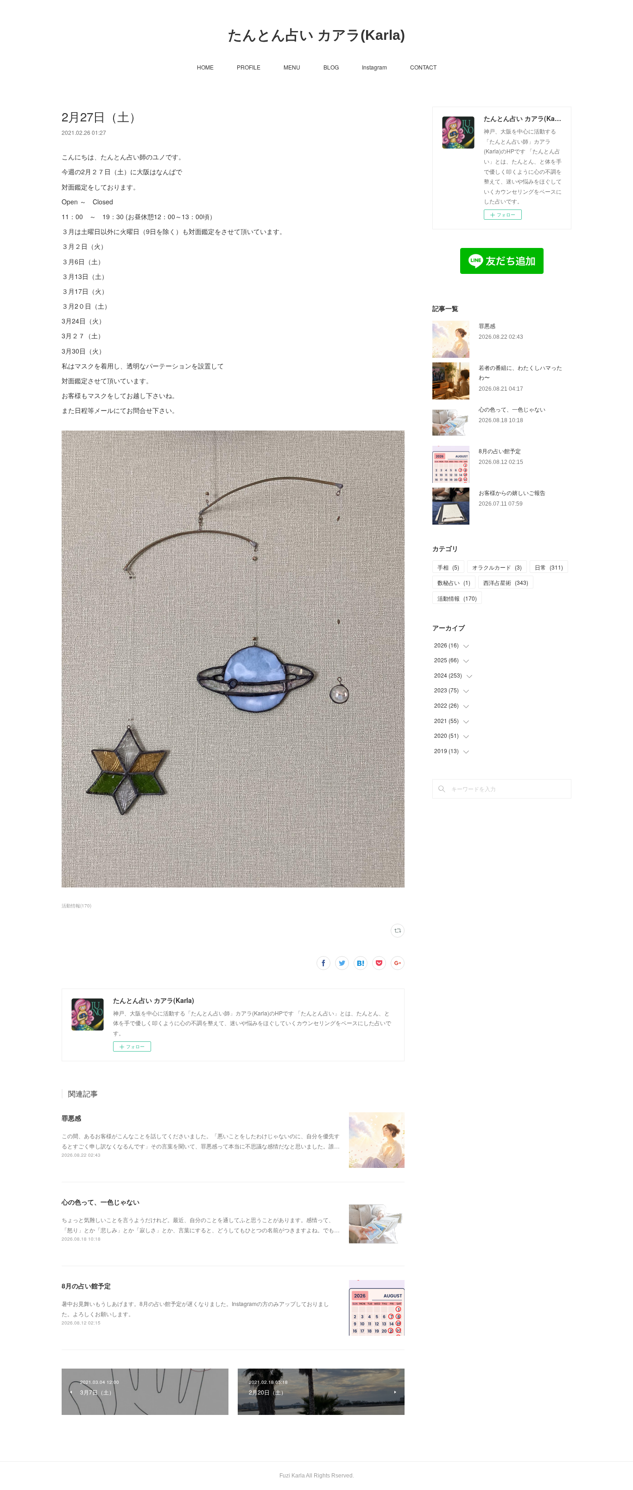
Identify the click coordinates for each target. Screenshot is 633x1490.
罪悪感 (71, 1117)
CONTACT (423, 67)
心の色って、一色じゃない (100, 1201)
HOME (205, 67)
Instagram (374, 67)
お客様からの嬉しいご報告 (512, 492)
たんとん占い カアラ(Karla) (316, 35)
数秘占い (453, 582)
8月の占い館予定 (86, 1285)
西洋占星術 (505, 582)
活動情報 (457, 598)
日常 (549, 567)
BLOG (331, 67)
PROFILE (248, 67)
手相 (448, 567)
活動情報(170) (76, 905)
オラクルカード (497, 567)
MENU (292, 67)
